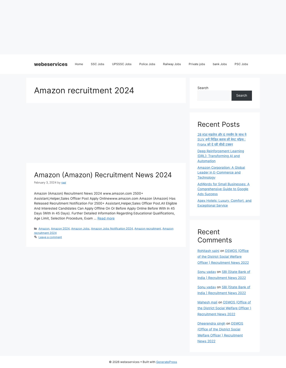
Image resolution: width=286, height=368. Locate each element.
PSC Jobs (241, 64)
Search (202, 88)
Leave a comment (50, 237)
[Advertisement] (116, 27)
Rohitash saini (208, 251)
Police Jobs (147, 64)
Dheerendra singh (211, 323)
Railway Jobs (172, 64)
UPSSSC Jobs (122, 64)
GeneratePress (166, 362)
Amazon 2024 (60, 228)
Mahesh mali (207, 302)
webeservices (51, 64)
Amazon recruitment (147, 228)
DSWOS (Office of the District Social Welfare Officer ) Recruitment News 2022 (223, 257)
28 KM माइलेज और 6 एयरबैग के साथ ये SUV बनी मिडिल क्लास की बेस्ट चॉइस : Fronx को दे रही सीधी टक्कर (221, 139)
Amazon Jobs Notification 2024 (112, 228)
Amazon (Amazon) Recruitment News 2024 (103, 175)
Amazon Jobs (80, 228)
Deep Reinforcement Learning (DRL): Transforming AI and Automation (220, 156)
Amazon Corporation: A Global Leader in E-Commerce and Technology (221, 172)
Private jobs (197, 64)
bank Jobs (220, 64)
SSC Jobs (97, 64)
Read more (106, 218)
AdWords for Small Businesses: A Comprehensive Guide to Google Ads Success (223, 189)
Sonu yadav (206, 272)
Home (79, 64)
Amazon (44, 228)
